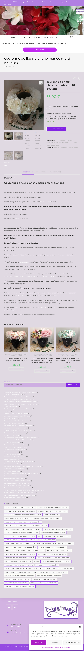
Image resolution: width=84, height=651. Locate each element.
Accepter (38, 642)
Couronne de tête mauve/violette (42, 354)
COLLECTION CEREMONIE (64, 140)
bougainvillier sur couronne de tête (53, 507)
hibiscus (54, 276)
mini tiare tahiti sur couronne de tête (20, 554)
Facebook (42, 307)
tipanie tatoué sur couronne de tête (20, 586)
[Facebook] (9, 607)
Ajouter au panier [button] (16, 369)
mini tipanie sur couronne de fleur (52, 554)
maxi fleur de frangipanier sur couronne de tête (52, 543)
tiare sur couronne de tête (46, 565)
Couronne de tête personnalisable (18, 43)
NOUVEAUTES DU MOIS (31, 38)
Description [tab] (28, 172)
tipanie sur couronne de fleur (18, 579)
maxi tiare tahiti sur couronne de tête (21, 547)
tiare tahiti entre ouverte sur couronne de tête (24, 568)
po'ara (36, 561)
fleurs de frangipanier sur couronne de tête (23, 529)
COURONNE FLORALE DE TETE (18, 355)
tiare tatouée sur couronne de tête (20, 576)
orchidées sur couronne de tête (18, 561)
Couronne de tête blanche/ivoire (57, 142)
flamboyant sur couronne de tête (47, 518)
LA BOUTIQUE (49, 38)
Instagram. (19, 310)
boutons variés (45, 202)
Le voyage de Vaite (46, 43)
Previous (7, 163)
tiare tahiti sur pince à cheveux (18, 572)
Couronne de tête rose (12, 354)
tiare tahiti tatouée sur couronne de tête (49, 572)
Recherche (8, 381)
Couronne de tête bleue (64, 354)
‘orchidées (31, 276)
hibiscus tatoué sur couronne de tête (20, 536)
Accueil (14, 38)
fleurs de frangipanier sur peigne (57, 529)
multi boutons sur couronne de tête (66, 147)
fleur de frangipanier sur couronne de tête (23, 522)
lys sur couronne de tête (15, 540)
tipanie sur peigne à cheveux (17, 583)
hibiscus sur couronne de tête (53, 533)
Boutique (10, 66)
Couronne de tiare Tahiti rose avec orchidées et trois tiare (16, 359)
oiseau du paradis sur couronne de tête (53, 558)
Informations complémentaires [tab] (48, 172)
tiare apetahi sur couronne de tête (56, 561)
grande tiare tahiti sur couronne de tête (22, 533)
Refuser (55, 642)
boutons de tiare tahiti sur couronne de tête (23, 515)
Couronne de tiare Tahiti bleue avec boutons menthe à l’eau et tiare (68, 360)
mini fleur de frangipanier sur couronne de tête (25, 550)
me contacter (24, 262)
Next (5, 165)
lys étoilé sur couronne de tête (18, 543)
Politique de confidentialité (62, 647)
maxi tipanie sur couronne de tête (52, 547)
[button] (80, 627)
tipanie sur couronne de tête (44, 579)
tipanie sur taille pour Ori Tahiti (43, 583)
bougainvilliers (43, 276)
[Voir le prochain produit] (78, 78)
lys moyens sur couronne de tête (57, 536)
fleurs (17, 219)
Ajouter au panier (56, 129)
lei (39, 536)
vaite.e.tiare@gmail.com (20, 633)
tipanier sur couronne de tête (49, 576)
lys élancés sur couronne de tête (41, 540)
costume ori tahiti (51, 515)
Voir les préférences (72, 642)
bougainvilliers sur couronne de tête (20, 507)
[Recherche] (59, 50)
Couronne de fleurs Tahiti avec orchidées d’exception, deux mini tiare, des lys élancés (42, 360)
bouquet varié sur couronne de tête (52, 511)
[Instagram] (15, 607)
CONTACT (62, 43)
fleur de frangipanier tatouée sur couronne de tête (26, 525)
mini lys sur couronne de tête (58, 550)
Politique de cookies (47, 647)
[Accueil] (5, 66)
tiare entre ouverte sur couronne (19, 565)
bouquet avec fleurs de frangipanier (20, 511)
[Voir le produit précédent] (74, 78)
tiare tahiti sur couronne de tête (60, 568)
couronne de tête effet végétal (18, 518)
